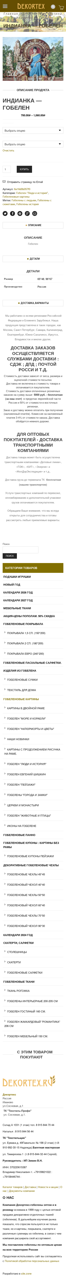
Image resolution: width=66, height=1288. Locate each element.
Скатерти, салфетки (18, 943)
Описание (34, 225)
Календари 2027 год (18, 600)
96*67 (49, 279)
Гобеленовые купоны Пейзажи (30, 856)
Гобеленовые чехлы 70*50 (26, 915)
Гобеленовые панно (19, 835)
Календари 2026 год (18, 592)
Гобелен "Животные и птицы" (29, 815)
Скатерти (14, 962)
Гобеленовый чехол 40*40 (26, 884)
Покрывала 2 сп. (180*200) (25, 643)
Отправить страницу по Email (25, 182)
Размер (8, 125)
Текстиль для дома (21, 690)
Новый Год (11, 584)
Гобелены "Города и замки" (27, 795)
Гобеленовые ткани (18, 982)
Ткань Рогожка (18, 990)
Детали (35, 258)
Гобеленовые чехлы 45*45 (26, 874)
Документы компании (22, 1191)
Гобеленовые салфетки (24, 972)
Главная (11, 14)
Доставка (30, 1187)
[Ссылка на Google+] (27, 213)
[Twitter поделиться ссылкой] (5, 213)
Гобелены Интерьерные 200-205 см (32, 1001)
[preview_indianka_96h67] (33, 58)
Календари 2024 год (18, 935)
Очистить (8, 150)
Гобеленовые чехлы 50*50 (26, 895)
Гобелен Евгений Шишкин (26, 774)
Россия (41, 286)
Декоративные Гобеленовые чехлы (31, 865)
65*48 (40, 279)
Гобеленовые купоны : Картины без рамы (31, 845)
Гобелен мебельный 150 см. (27, 1036)
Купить (24, 169)
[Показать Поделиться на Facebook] (12, 213)
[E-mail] (34, 213)
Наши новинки (18, 739)
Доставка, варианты (35, 303)
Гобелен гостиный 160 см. (26, 1011)
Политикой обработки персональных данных (32, 1261)
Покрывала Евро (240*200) (25, 653)
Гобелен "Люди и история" (26, 764)
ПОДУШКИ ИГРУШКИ (17, 577)
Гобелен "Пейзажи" (21, 784)
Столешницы (17, 952)
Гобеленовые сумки (22, 679)
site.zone (26, 1273)
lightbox (9, 74)
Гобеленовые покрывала (23, 624)
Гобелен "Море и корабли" (26, 718)
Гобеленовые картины (42, 14)
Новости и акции (48, 1187)
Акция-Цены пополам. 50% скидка (29, 616)
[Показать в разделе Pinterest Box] (19, 213)
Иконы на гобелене (21, 826)
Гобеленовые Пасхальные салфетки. (32, 663)
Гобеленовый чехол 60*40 (26, 905)
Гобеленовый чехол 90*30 (26, 926)
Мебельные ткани (17, 608)
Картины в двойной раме (26, 708)
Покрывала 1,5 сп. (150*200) (26, 633)
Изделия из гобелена (19, 671)
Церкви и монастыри (23, 805)
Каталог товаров (13, 1187)
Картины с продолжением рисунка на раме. (32, 751)
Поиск (6, 544)
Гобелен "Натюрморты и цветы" (30, 729)
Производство (12, 138)
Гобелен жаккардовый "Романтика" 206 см (32, 1024)
